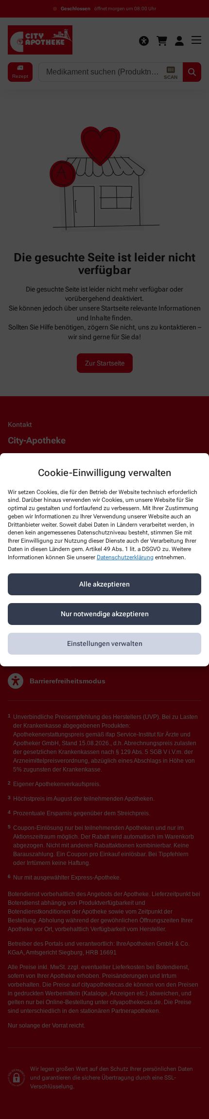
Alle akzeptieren (104, 584)
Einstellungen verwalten (104, 643)
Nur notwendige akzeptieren (105, 614)
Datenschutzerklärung (125, 557)
